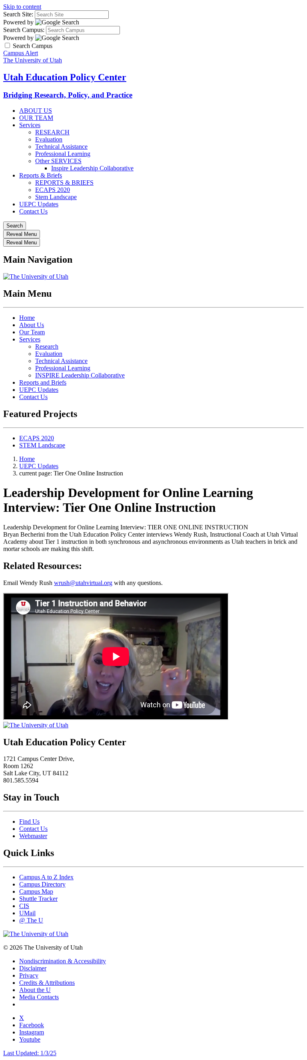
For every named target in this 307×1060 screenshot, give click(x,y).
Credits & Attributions (47, 982)
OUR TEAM (36, 117)
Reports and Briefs (42, 382)
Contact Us (33, 211)
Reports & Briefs (40, 175)
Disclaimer (32, 968)
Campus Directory (42, 884)
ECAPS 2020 (52, 189)
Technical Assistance (61, 146)
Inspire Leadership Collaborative (92, 168)
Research (46, 346)
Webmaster (33, 835)
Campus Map (36, 891)
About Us (31, 324)
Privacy (28, 975)
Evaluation (48, 139)
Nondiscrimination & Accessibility (62, 961)
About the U (35, 989)
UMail (27, 913)
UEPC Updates (38, 204)
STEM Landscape (42, 445)
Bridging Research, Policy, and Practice (67, 95)
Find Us (29, 821)
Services (29, 125)
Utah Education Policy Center (64, 77)
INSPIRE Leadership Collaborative (80, 375)
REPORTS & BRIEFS (64, 182)
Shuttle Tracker (38, 898)
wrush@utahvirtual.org (83, 582)
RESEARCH (52, 132)
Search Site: (18, 14)
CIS (24, 905)
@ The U (31, 920)
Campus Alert (20, 53)
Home (27, 317)
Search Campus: (23, 29)
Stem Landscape (56, 197)
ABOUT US (35, 110)
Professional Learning (62, 153)
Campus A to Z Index (46, 877)
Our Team (32, 332)
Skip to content (22, 6)
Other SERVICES (58, 161)
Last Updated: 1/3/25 (29, 1053)
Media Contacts (39, 997)
